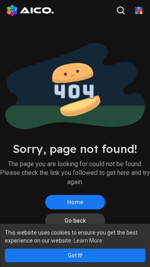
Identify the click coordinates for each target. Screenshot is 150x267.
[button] (121, 10)
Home (75, 202)
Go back (75, 220)
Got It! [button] (75, 255)
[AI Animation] (139, 10)
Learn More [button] (88, 240)
